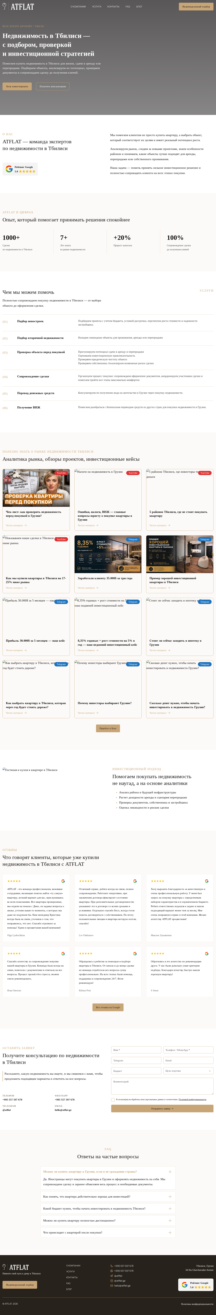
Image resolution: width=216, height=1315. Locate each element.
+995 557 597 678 (12, 1099)
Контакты (113, 6)
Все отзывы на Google (108, 1007)
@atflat (7, 1110)
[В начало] (18, 7)
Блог (139, 6)
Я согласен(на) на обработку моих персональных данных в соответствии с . (161, 1099)
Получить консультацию (53, 86)
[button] (108, 1171)
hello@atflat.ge (63, 1110)
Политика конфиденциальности (197, 1304)
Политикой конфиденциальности (192, 1099)
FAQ (128, 6)
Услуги (96, 6)
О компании (78, 6)
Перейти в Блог (108, 728)
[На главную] (16, 1267)
